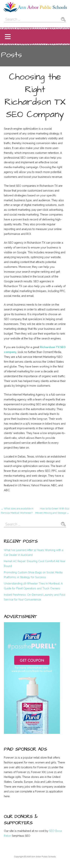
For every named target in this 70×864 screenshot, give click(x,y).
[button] (7, 36)
